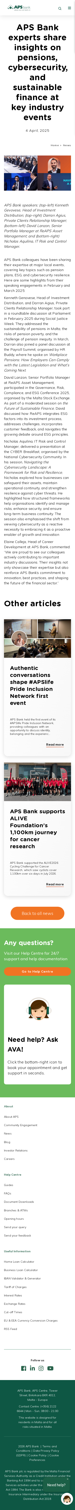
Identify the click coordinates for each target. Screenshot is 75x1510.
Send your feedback (17, 1235)
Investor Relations (16, 1150)
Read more (55, 744)
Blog (7, 1142)
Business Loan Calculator (21, 1270)
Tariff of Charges (15, 1287)
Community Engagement (20, 1125)
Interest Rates (13, 1295)
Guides (8, 1185)
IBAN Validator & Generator (22, 1278)
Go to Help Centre (37, 971)
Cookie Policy (37, 1455)
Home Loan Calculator (19, 1261)
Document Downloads (19, 1202)
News (8, 1133)
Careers (9, 1159)
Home (55, 145)
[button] (67, 1499)
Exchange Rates (15, 1304)
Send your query (15, 1227)
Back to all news (37, 913)
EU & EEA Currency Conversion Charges (31, 1320)
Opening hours (14, 1219)
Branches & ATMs (16, 1210)
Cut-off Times (13, 1312)
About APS (11, 1117)
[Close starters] (68, 1479)
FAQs (7, 1193)
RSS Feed (10, 1329)
